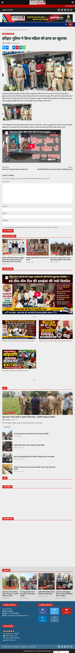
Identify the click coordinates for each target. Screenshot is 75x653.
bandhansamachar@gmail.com (18, 615)
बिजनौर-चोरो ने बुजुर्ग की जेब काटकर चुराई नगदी (14, 168)
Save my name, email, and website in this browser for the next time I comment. (31, 227)
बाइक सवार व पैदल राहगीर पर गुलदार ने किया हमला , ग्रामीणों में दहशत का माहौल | (37, 403)
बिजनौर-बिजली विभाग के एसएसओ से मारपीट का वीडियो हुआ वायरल (55, 168)
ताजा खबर (24, 587)
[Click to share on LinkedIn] (13, 47)
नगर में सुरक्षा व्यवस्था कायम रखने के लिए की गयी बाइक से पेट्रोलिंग (7, 435)
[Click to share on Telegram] (20, 47)
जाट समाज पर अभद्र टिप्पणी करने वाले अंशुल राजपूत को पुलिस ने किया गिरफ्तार (61, 247)
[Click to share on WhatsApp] (24, 47)
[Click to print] (10, 47)
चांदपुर (41, 587)
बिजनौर (9, 253)
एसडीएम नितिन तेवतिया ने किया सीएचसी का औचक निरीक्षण (7, 446)
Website (5, 220)
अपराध (4, 33)
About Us (24, 647)
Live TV (70, 24)
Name (5, 206)
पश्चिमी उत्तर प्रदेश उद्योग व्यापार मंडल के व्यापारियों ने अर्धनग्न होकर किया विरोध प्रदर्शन (7, 469)
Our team (32, 647)
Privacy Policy (6, 647)
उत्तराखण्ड (8, 33)
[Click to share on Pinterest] (17, 47)
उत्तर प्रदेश (6, 412)
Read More (7, 427)
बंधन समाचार (7, 43)
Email (4, 213)
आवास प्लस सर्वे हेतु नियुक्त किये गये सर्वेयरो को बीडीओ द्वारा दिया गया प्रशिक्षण (7, 458)
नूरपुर (28, 587)
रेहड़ (10, 412)
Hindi (58, 652)
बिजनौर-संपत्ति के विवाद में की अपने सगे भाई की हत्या (37, 247)
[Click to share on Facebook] (7, 47)
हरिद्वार (13, 33)
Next (40, 317)
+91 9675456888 (13, 613)
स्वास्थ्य (13, 412)
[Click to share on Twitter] (3, 47)
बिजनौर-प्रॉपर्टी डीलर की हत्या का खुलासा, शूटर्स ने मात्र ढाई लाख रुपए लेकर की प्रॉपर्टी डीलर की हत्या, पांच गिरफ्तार (13, 247)
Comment (6, 182)
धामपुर (64, 587)
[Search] (66, 24)
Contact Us (16, 647)
